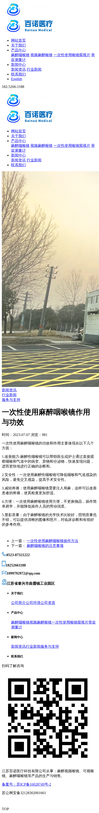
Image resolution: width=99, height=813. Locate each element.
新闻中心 (18, 65)
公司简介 (18, 603)
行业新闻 (34, 69)
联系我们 (18, 74)
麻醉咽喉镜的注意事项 (45, 546)
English (16, 79)
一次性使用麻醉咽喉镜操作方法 (52, 541)
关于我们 (18, 45)
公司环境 (33, 603)
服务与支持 (11, 400)
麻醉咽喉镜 (20, 55)
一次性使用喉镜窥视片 (71, 55)
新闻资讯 (18, 69)
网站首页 (18, 40)
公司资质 (48, 603)
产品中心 (18, 50)
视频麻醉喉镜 (41, 55)
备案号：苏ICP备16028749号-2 (26, 784)
